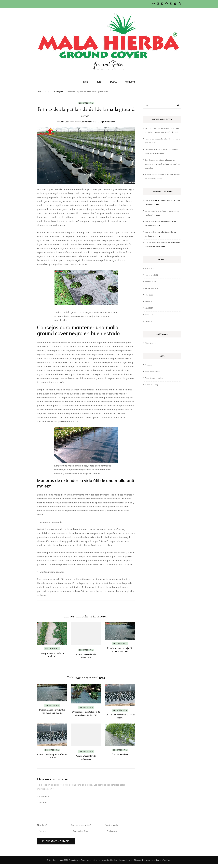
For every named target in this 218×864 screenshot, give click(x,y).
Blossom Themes (141, 860)
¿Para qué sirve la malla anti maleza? (52, 654)
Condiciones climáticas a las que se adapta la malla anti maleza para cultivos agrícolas (162, 164)
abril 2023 (149, 308)
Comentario (43, 796)
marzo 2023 (150, 315)
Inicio (85, 82)
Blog (99, 82)
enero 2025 (149, 268)
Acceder (148, 365)
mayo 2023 (149, 301)
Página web (111, 825)
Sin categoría (86, 103)
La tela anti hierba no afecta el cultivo (120, 716)
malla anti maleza (73, 244)
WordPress (166, 860)
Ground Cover (109, 64)
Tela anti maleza (120, 754)
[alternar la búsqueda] (180, 3)
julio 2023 (149, 295)
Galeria (113, 82)
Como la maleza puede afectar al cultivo (52, 756)
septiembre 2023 (152, 288)
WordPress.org (151, 385)
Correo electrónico (81, 825)
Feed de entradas (152, 371)
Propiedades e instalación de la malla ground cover (86, 713)
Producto (130, 82)
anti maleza (71, 217)
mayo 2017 (149, 321)
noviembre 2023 (151, 275)
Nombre (42, 825)
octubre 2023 (150, 281)
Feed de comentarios (154, 378)
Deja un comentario (107, 122)
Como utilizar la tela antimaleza (86, 656)
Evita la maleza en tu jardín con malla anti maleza (120, 649)
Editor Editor (64, 122)
